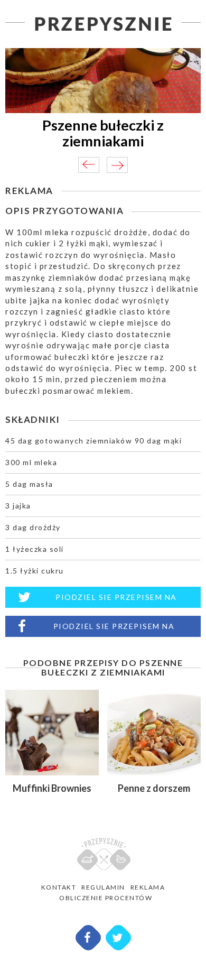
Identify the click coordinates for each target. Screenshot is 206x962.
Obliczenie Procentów (105, 898)
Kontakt (59, 887)
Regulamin (103, 887)
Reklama (147, 887)
